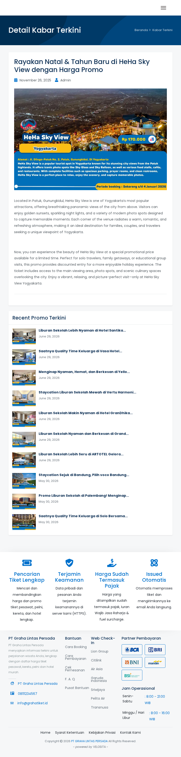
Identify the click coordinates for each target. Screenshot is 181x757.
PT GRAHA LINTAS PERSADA (89, 741)
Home (45, 732)
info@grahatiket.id (32, 703)
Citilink (96, 660)
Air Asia (97, 669)
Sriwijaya (98, 689)
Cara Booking (76, 646)
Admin (65, 80)
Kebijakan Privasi (102, 732)
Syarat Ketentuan (69, 732)
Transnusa (99, 707)
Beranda (141, 30)
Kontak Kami (130, 732)
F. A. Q (70, 679)
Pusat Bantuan (77, 687)
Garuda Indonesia (99, 679)
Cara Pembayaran (75, 657)
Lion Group (99, 651)
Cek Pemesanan (75, 669)
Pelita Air (98, 698)
